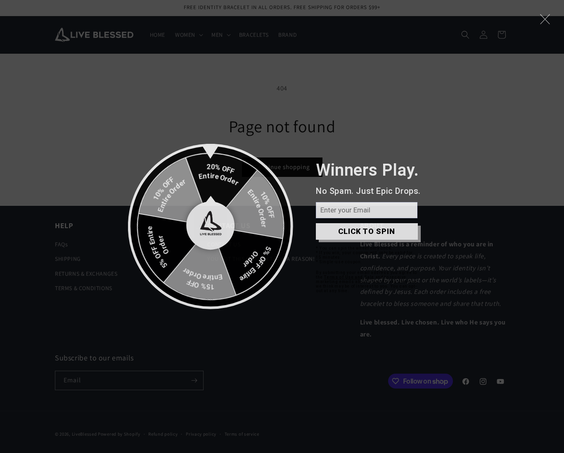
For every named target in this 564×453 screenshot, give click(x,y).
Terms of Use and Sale (349, 277)
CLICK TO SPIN (366, 231)
